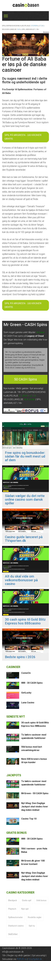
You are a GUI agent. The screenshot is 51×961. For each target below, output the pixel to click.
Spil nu (32, 925)
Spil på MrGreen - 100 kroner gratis (23, 137)
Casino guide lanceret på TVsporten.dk (23, 539)
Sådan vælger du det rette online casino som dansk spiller (25, 499)
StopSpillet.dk (35, 959)
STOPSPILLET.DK (37, 26)
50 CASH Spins (25, 379)
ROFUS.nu (22, 959)
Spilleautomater (15, 917)
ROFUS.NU (29, 399)
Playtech (12, 909)
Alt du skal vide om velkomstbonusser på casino (21, 580)
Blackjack (12, 900)
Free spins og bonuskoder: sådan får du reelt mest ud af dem (25, 456)
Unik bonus (41, 900)
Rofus (19, 29)
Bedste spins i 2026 (20, 657)
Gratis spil (26, 900)
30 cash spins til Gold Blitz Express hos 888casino (25, 621)
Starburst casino (16, 925)
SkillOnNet (13, 934)
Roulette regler (35, 917)
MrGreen (40, 332)
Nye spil (24, 909)
